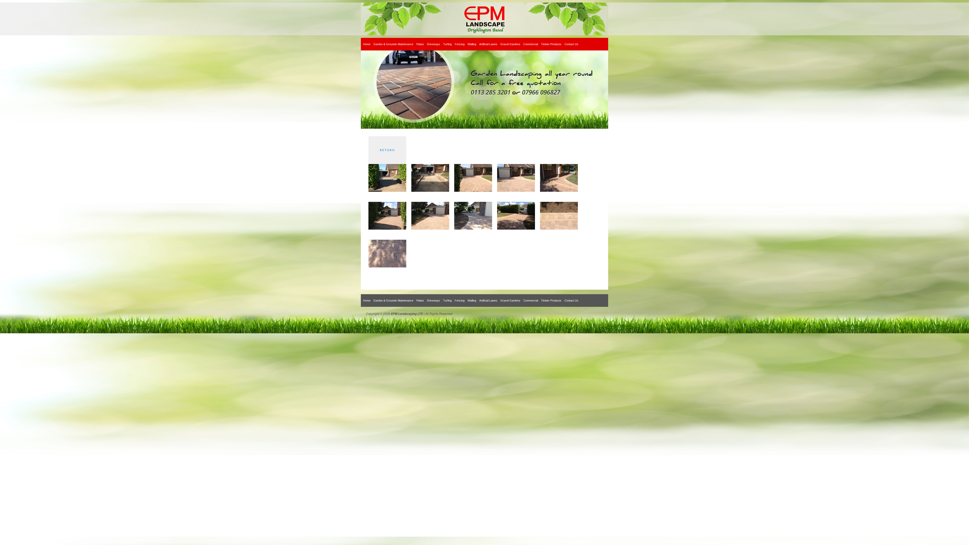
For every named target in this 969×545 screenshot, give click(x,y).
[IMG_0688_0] (387, 191)
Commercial (530, 44)
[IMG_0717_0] (430, 228)
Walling (472, 44)
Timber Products (551, 44)
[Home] (484, 19)
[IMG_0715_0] (559, 191)
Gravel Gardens (510, 44)
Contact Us (571, 44)
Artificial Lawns (488, 44)
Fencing (460, 44)
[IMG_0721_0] (473, 228)
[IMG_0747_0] (559, 228)
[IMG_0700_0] (430, 191)
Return (387, 150)
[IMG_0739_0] (387, 228)
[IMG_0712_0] (516, 191)
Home (366, 44)
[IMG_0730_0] (516, 228)
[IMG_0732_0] (387, 266)
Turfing (447, 44)
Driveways (433, 44)
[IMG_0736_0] (473, 191)
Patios (420, 44)
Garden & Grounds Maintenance (393, 44)
